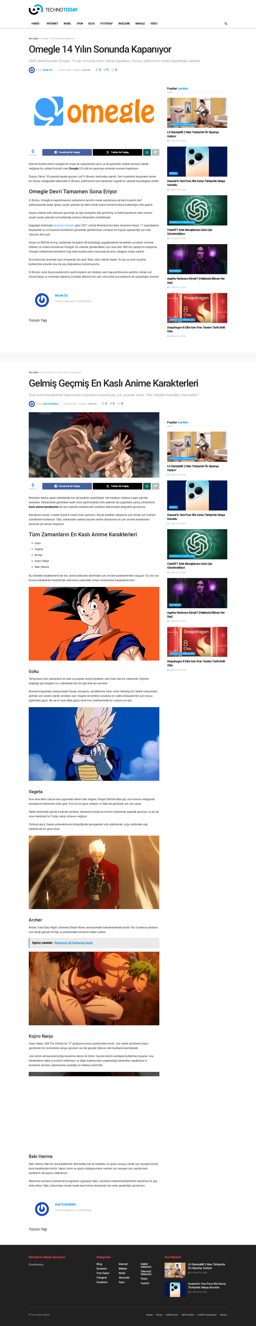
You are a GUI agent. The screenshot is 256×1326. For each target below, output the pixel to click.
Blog (91, 23)
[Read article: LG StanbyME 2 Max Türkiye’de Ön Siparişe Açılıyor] (197, 113)
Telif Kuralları (187, 1314)
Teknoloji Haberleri (182, 124)
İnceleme (124, 23)
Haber (35, 23)
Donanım (102, 1268)
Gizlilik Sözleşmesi (206, 1314)
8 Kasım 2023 (70, 403)
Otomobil (124, 1277)
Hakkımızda (172, 1314)
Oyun (80, 23)
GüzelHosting (36, 1264)
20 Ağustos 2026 (177, 336)
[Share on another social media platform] (155, 152)
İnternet (52, 23)
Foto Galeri (103, 1273)
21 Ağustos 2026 (177, 141)
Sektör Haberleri (146, 1265)
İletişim (223, 1314)
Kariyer (149, 1314)
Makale (140, 23)
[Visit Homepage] (53, 9)
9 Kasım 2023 (64, 70)
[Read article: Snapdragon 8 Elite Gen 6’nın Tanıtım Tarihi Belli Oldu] (197, 308)
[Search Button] (226, 23)
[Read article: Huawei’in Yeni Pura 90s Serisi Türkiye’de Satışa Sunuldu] (197, 162)
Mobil (67, 23)
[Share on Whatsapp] (147, 152)
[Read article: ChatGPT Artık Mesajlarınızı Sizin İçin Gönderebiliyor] (197, 210)
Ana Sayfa (33, 38)
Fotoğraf (106, 23)
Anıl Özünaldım (50, 403)
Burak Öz (47, 70)
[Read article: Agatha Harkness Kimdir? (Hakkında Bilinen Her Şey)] (197, 259)
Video (153, 23)
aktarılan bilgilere (64, 225)
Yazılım (145, 1283)
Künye (159, 1314)
